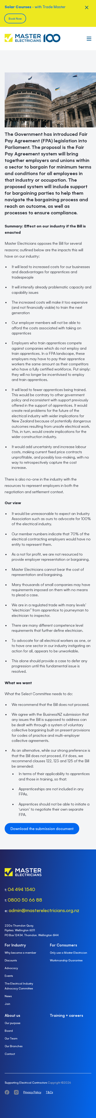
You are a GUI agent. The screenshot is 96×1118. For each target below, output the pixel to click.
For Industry (15, 945)
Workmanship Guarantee (66, 960)
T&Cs (49, 1092)
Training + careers (66, 1015)
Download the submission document (41, 828)
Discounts (11, 960)
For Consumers (63, 945)
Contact (10, 1054)
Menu (87, 38)
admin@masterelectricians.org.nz (44, 910)
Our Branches (13, 1046)
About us (12, 1015)
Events (9, 976)
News (8, 996)
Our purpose (12, 1023)
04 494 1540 (21, 889)
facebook (7, 1092)
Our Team (11, 1038)
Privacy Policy (32, 1092)
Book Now (15, 18)
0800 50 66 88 (25, 900)
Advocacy (11, 968)
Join (7, 1004)
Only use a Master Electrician (68, 952)
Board (9, 1030)
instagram (16, 1092)
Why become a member (20, 952)
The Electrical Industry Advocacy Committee (19, 986)
